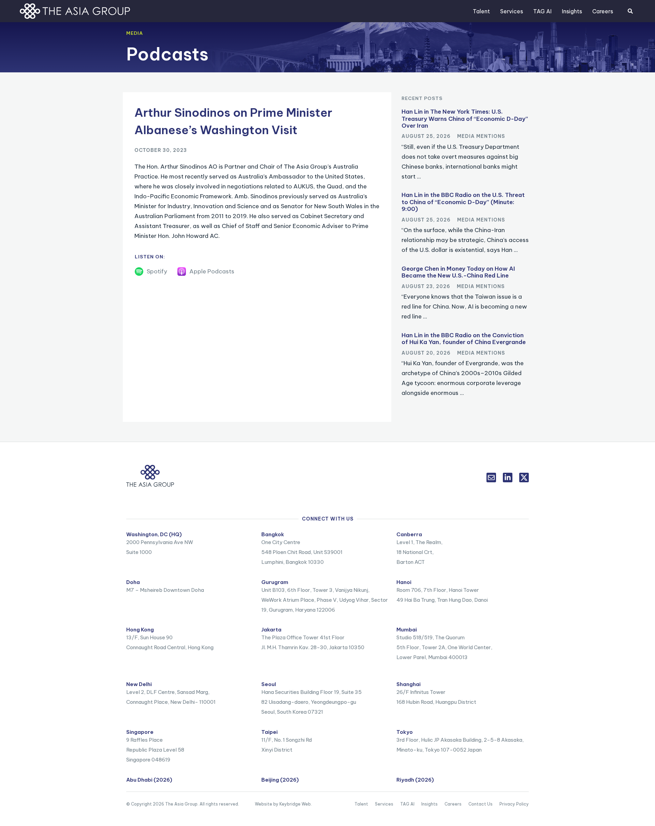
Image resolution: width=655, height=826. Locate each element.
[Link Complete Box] (465, 146)
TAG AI (542, 11)
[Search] (630, 11)
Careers (602, 11)
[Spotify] (139, 271)
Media (134, 33)
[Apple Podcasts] (181, 271)
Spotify (157, 271)
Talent (481, 11)
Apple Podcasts (211, 271)
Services (511, 11)
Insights (572, 11)
